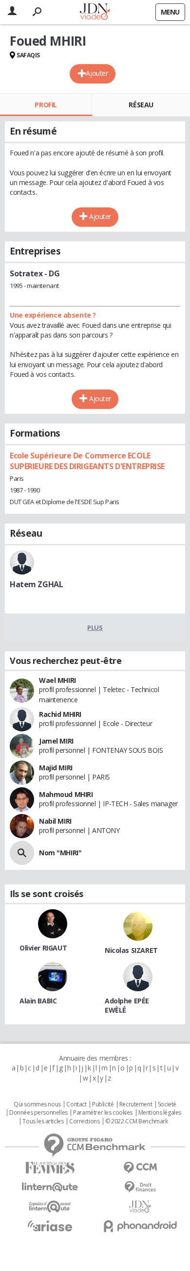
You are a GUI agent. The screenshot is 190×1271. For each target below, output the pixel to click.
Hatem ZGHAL (36, 584)
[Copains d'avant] (50, 1207)
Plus (94, 627)
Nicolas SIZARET (131, 950)
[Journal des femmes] (50, 1168)
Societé (167, 1104)
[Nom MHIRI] (22, 853)
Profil (46, 104)
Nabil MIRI (55, 821)
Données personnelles (38, 1112)
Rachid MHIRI (60, 714)
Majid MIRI (56, 767)
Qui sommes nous (37, 1104)
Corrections (84, 1121)
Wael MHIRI (57, 680)
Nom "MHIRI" (60, 852)
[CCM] (140, 1168)
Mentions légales (159, 1112)
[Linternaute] (50, 1187)
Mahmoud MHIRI (66, 794)
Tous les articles (42, 1121)
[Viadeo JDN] (140, 1207)
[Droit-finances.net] (140, 1187)
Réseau (141, 104)
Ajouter (97, 73)
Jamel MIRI (56, 741)
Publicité (103, 1104)
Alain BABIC (38, 1000)
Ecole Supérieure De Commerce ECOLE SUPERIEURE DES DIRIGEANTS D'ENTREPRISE (87, 461)
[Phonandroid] (140, 1226)
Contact (76, 1104)
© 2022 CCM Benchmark (136, 1121)
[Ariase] (50, 1225)
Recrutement (135, 1104)
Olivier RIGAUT (43, 947)
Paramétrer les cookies (103, 1112)
